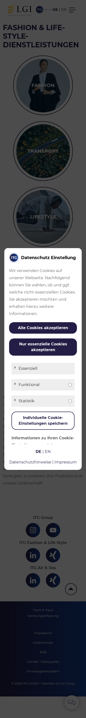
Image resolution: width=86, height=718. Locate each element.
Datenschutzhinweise (30, 462)
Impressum (65, 462)
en (48, 451)
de (38, 451)
